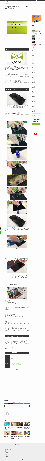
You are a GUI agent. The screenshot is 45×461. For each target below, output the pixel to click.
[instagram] (22, 459)
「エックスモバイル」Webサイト (15, 363)
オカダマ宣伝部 (34, 59)
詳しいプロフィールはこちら (8, 455)
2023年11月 (33, 63)
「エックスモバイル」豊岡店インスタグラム (16, 364)
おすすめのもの (6, 8)
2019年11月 (33, 92)
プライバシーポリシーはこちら (8, 457)
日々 (33, 55)
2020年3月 (33, 87)
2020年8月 (33, 81)
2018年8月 (33, 111)
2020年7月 (33, 82)
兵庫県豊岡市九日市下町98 (17, 355)
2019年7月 (33, 97)
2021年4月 (33, 72)
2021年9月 (33, 68)
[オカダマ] (6, 1)
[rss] (38, 0)
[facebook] (36, 0)
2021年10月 (33, 67)
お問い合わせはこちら (7, 456)
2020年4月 (33, 86)
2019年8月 (33, 96)
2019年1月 (33, 105)
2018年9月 (33, 110)
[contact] (39, 0)
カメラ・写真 (34, 51)
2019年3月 (33, 102)
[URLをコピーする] (28, 403)
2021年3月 (33, 73)
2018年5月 (33, 115)
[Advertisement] (17, 16)
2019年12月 (33, 91)
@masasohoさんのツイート (17, 444)
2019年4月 (33, 101)
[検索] (40, 0)
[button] (6, 403)
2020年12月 (33, 77)
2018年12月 (33, 106)
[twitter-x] (37, 0)
